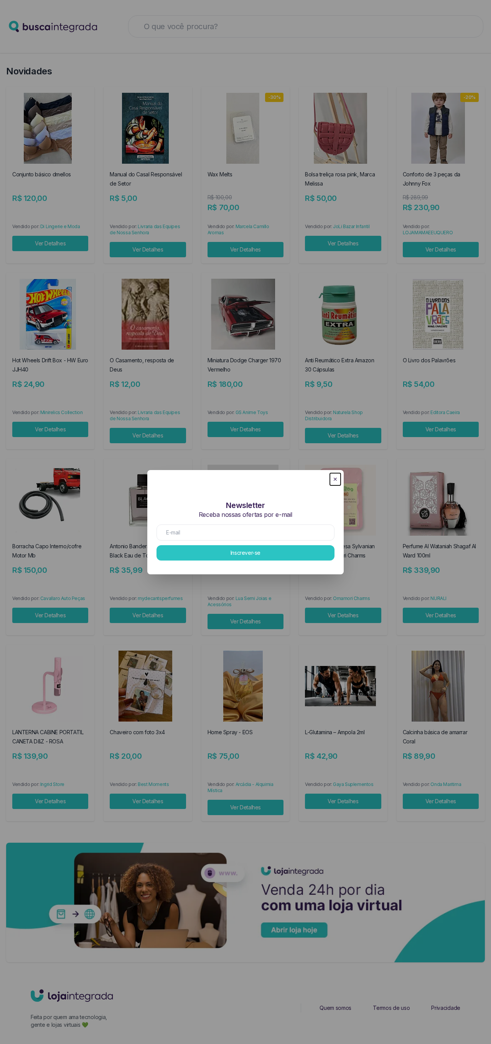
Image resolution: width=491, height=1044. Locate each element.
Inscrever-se (245, 552)
